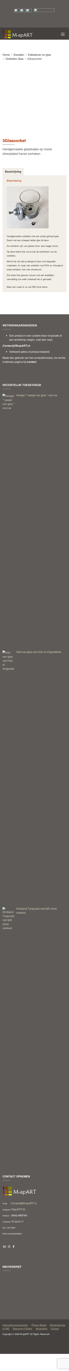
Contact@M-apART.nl (24, 1203)
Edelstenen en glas (39, 55)
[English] (33, 20)
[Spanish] (29, 26)
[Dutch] (29, 20)
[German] (47, 20)
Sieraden (18, 55)
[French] (42, 20)
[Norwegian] (25, 26)
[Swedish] (33, 26)
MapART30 (18, 1209)
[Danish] (25, 20)
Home (6, 55)
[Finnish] (38, 20)
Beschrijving (13, 171)
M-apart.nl (17, 1221)
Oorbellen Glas (14, 59)
